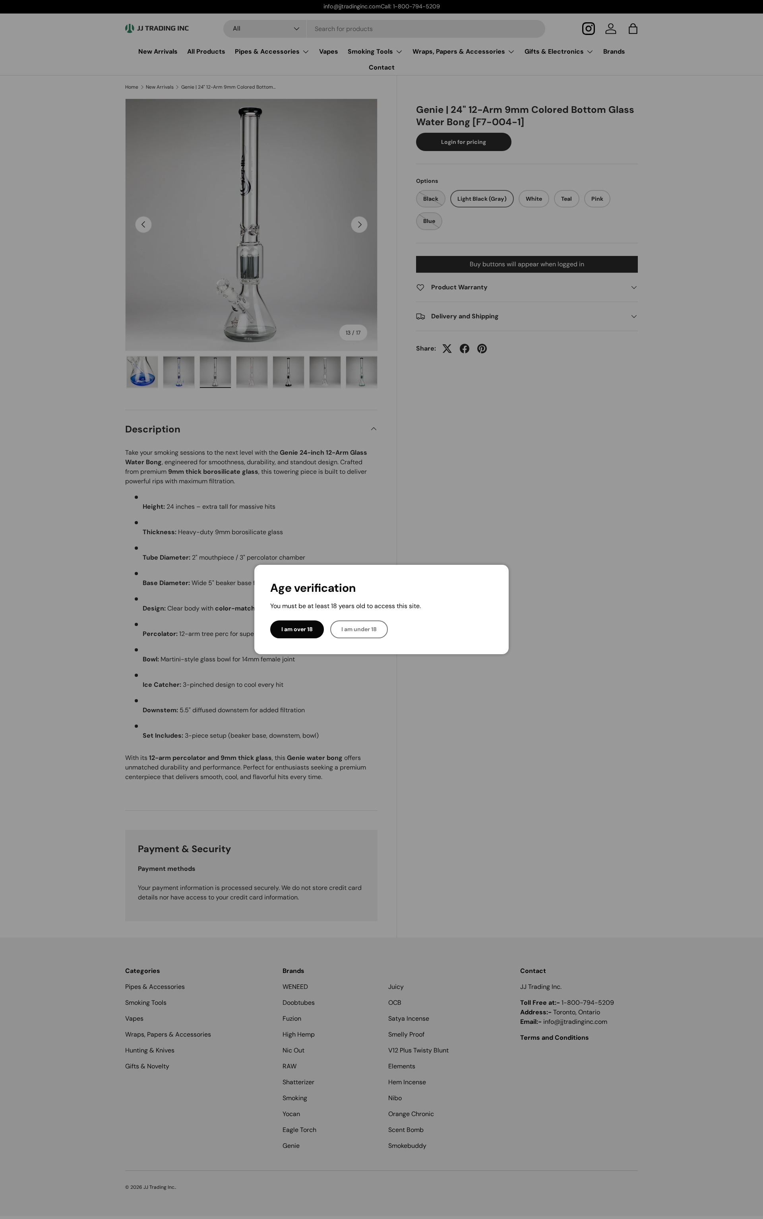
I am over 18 (297, 629)
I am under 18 (359, 629)
